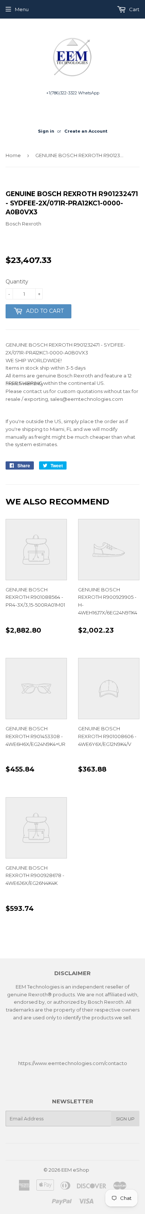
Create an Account (85, 131)
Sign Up (125, 1119)
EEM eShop (75, 1170)
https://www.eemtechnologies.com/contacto (72, 1063)
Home (13, 155)
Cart (133, 9)
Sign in (46, 131)
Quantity (17, 281)
